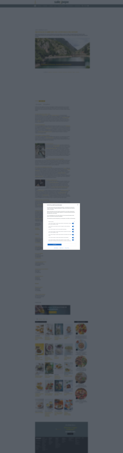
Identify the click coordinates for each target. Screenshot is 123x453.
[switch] (73, 223)
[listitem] (61, 221)
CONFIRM (54, 244)
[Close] (78, 205)
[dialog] (61, 226)
